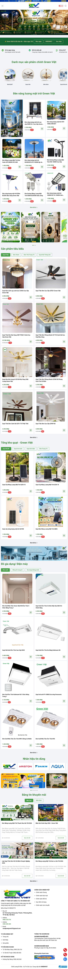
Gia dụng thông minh (33, 570)
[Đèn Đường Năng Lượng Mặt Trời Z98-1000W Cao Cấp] (56, 148)
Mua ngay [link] (38, 41)
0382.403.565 (7, 924)
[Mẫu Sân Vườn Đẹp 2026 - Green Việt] (51, 812)
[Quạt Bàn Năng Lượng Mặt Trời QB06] (51, 512)
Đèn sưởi (5, 570)
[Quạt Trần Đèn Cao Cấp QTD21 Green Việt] (51, 273)
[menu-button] (2, 5)
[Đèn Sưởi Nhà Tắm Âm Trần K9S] (51, 722)
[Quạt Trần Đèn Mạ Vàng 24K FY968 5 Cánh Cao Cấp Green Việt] (17, 318)
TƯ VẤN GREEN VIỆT (7, 934)
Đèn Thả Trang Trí (29, 255)
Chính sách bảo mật (42, 895)
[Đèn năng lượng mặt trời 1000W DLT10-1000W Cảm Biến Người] (56, 181)
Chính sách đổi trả (41, 899)
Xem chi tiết (27, 838)
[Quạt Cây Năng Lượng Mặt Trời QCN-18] (17, 467)
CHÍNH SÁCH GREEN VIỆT (42, 890)
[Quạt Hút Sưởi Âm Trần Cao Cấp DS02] (17, 633)
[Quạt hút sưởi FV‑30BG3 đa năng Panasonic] (51, 677)
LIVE (61, 5)
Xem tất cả (33, 207)
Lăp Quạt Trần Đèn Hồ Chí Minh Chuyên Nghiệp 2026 (16, 862)
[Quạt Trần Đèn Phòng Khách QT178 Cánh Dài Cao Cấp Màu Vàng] (51, 318)
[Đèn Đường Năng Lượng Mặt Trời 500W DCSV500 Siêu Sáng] (34, 181)
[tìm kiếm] (65, 6)
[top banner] (34, 1)
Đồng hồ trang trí (17, 570)
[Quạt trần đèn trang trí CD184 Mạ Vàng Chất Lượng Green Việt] (17, 362)
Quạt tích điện (31, 448)
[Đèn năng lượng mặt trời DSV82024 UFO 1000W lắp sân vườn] (34, 148)
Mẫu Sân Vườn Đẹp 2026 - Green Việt (47, 823)
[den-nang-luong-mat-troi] (34, 22)
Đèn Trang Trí (43, 448)
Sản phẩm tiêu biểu (12, 248)
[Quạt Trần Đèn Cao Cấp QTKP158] (51, 406)
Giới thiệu (5, 940)
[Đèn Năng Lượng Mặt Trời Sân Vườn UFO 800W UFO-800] (11, 148)
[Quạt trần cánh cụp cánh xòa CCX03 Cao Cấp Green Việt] (17, 273)
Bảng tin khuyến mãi (34, 794)
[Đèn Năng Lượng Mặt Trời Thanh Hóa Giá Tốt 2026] (17, 812)
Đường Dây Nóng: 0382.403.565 (12, 959)
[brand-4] (57, 766)
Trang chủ (5, 936)
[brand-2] (25, 766)
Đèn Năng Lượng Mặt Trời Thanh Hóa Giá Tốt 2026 (17, 823)
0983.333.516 (7, 919)
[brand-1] (9, 766)
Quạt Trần (6, 255)
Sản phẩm (6, 943)
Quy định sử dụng (41, 902)
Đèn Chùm (16, 255)
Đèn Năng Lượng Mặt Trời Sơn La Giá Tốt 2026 (49, 861)
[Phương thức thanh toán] (50, 957)
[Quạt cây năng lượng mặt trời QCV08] (17, 512)
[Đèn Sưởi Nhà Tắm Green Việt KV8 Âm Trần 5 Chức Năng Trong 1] (17, 589)
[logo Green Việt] (17, 894)
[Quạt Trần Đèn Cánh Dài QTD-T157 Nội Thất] (17, 406)
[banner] (10, 227)
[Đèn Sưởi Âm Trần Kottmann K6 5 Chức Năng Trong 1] (17, 677)
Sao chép (59, 41)
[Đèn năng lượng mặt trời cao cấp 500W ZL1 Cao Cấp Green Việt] (34, 110)
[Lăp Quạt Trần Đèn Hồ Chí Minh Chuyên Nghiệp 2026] (17, 850)
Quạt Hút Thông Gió (45, 255)
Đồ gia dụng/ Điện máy (14, 563)
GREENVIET (44, 966)
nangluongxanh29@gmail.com (12, 928)
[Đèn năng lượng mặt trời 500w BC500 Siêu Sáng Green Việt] (11, 181)
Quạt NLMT (6, 448)
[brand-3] (41, 766)
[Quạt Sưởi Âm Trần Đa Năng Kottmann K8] (51, 633)
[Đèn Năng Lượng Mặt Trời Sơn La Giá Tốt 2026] (51, 850)
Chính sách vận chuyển (43, 905)
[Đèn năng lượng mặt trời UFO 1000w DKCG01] (56, 110)
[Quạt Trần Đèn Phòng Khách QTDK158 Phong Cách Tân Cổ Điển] (51, 362)
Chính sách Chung (41, 892)
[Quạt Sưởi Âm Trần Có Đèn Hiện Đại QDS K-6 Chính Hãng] (51, 589)
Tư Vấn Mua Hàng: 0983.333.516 (12, 949)
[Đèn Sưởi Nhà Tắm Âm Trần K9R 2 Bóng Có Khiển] (17, 722)
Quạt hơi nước (18, 448)
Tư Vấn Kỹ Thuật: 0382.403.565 (12, 953)
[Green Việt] (34, 5)
